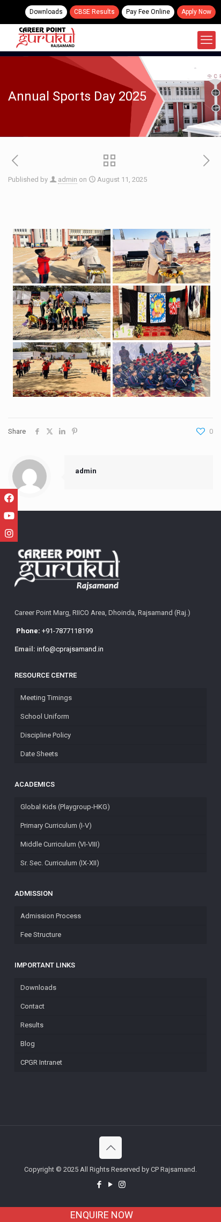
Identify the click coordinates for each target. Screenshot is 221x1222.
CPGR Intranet (41, 1062)
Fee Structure (40, 935)
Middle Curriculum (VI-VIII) (60, 844)
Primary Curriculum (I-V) (56, 825)
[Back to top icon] (110, 1147)
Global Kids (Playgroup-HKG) (65, 807)
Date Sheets (39, 754)
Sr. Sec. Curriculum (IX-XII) (59, 863)
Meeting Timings (46, 698)
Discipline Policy (45, 735)
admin (67, 179)
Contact (32, 1006)
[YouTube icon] (111, 1184)
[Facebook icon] (99, 1184)
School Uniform (44, 716)
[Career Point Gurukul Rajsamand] (45, 37)
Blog (27, 1044)
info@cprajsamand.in (70, 649)
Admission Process (50, 916)
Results (31, 1025)
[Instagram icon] (122, 1184)
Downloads (46, 12)
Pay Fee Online (148, 12)
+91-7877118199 (53, 631)
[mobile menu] (206, 40)
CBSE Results (94, 12)
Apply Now (196, 12)
